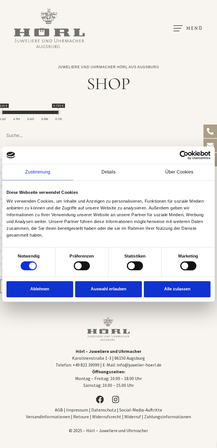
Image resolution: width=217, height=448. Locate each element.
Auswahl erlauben (108, 289)
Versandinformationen (48, 416)
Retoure (81, 416)
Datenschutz (103, 410)
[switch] (82, 265)
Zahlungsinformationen (167, 416)
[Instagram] (116, 400)
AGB (59, 410)
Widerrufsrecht (106, 416)
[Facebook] (100, 400)
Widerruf (132, 416)
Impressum (77, 410)
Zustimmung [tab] (37, 172)
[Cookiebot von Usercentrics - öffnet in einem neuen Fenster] (186, 155)
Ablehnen (39, 289)
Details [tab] (108, 172)
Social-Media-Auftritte (140, 410)
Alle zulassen (177, 289)
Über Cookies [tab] (179, 172)
